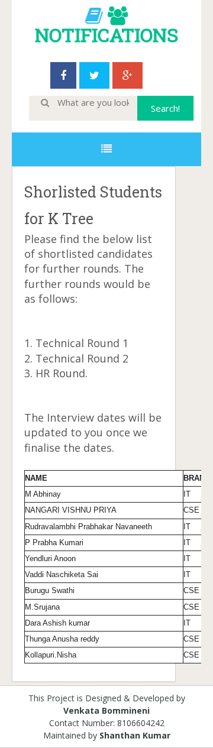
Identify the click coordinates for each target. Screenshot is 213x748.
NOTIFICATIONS (106, 34)
